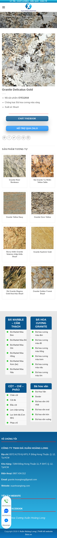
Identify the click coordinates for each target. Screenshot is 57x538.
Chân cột (14, 395)
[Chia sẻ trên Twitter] (14, 138)
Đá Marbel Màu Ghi (16, 346)
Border (38, 396)
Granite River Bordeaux (14, 181)
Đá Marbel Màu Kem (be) (16, 362)
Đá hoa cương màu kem (41, 357)
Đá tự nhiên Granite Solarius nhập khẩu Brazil (14, 254)
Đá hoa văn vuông (43, 419)
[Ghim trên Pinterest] (23, 138)
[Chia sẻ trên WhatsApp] (4, 138)
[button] (3, 7)
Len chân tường (17, 410)
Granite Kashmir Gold (42, 252)
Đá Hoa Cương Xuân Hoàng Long (25, 517)
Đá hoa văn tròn (42, 414)
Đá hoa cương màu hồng (41, 349)
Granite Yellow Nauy (14, 217)
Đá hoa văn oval (42, 409)
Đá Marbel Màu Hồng (16, 354)
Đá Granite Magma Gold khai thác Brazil (14, 292)
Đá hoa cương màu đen (41, 333)
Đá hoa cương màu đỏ (41, 341)
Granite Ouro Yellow (42, 217)
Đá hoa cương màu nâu (41, 366)
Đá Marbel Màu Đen (16, 333)
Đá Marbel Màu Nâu (16, 370)
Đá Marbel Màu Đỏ (18, 340)
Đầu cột (13, 405)
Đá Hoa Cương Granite (32, 16)
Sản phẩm (17, 16)
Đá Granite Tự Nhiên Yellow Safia (42, 181)
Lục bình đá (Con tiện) (17, 416)
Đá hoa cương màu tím (41, 374)
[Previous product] (31, 23)
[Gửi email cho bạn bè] (19, 138)
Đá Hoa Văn (40, 391)
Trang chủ (6, 16)
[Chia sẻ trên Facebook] (9, 138)
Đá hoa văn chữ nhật (42, 403)
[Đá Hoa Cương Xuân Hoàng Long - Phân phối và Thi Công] (28, 7)
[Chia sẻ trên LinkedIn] (28, 138)
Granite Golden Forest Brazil (42, 292)
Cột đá (13, 400)
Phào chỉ (14, 423)
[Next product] (26, 23)
